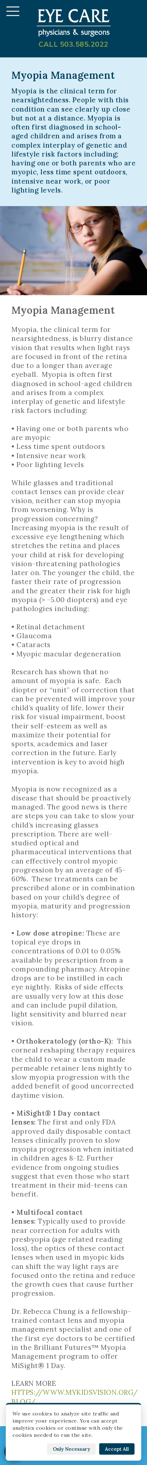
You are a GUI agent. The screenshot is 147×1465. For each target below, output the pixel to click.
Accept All (117, 1449)
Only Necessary (71, 1449)
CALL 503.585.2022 (73, 44)
